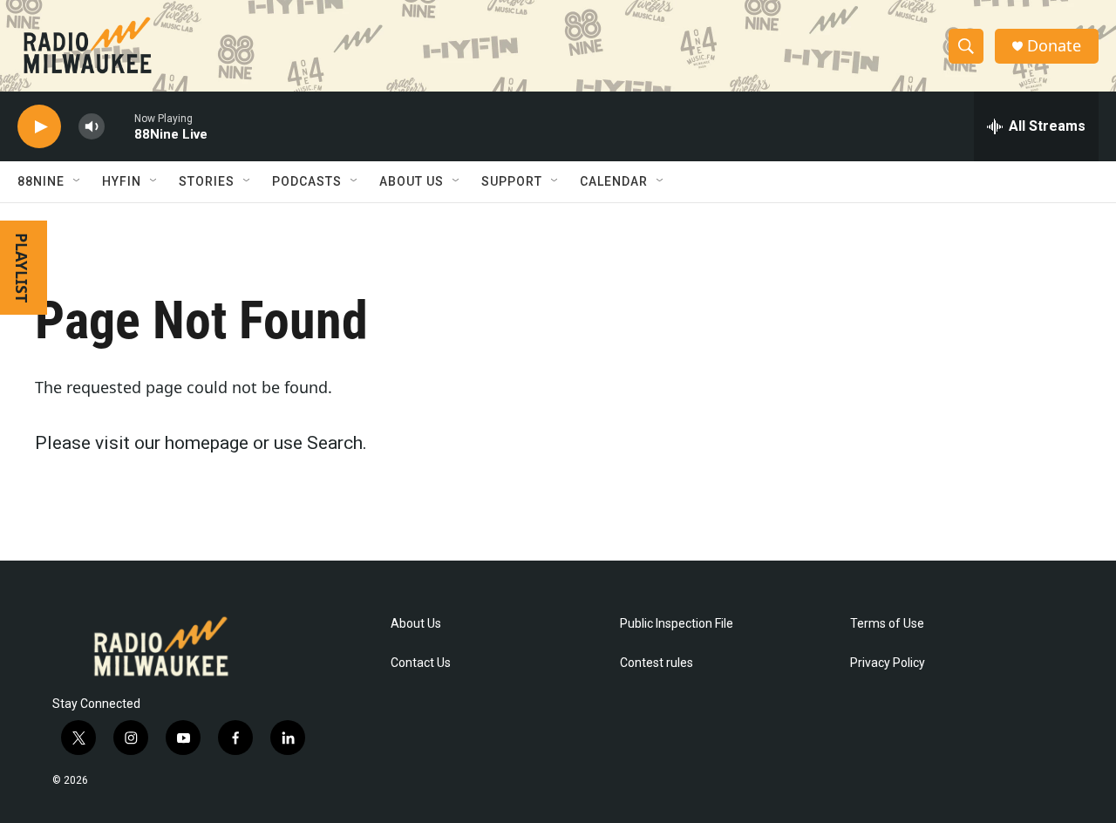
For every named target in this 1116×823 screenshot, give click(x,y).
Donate (1054, 46)
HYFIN (121, 181)
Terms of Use (887, 623)
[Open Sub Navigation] (78, 181)
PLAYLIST (21, 268)
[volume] (91, 126)
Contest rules (656, 663)
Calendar (614, 181)
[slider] (119, 126)
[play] (39, 127)
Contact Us (421, 663)
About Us (416, 623)
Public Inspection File (676, 623)
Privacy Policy (887, 663)
